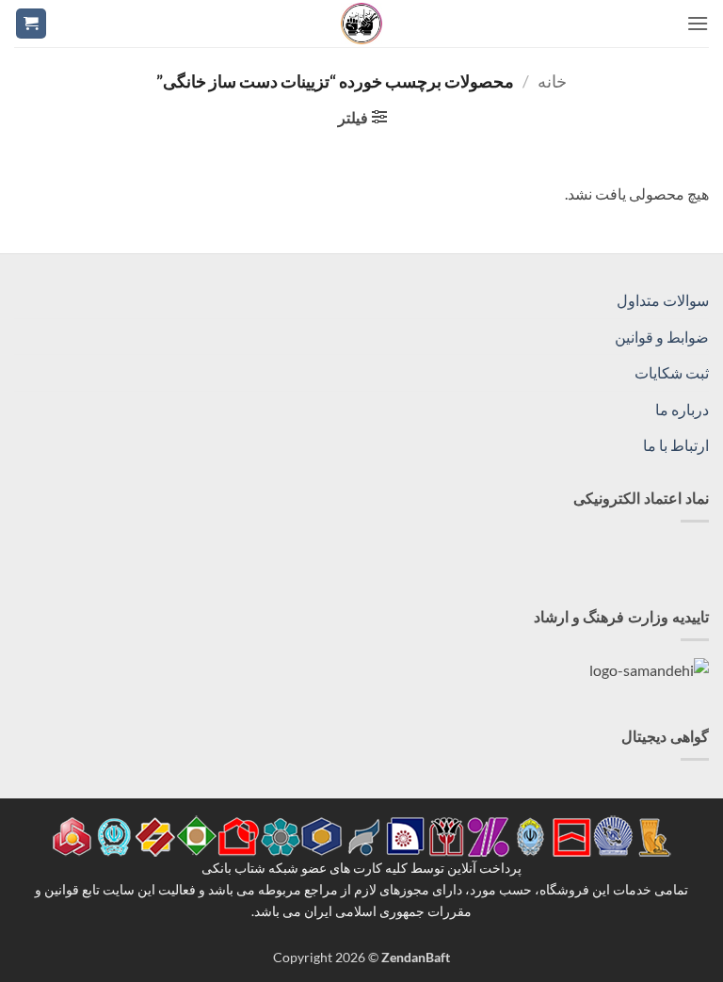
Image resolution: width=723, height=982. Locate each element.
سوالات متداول (663, 300)
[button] (697, 23)
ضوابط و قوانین (662, 337)
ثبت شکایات (672, 372)
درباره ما (682, 409)
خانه (552, 81)
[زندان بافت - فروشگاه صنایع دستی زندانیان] (361, 23)
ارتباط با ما (676, 445)
